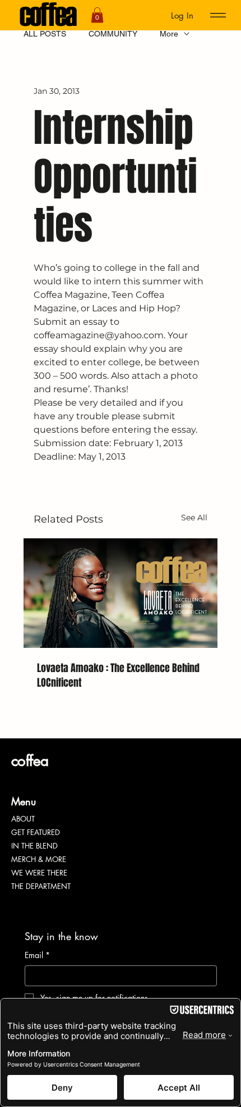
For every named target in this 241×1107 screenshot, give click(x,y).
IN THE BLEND (34, 846)
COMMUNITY (113, 33)
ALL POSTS (45, 33)
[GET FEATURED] (168, 832)
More (169, 33)
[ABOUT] (168, 818)
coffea (30, 760)
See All (194, 517)
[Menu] (218, 15)
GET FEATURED (35, 832)
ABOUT (23, 819)
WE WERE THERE (39, 873)
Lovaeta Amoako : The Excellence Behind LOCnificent (118, 675)
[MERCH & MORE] (168, 859)
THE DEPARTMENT (41, 886)
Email (37, 955)
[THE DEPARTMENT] (168, 886)
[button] (97, 14)
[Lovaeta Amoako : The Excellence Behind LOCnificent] (120, 593)
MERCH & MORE (38, 859)
